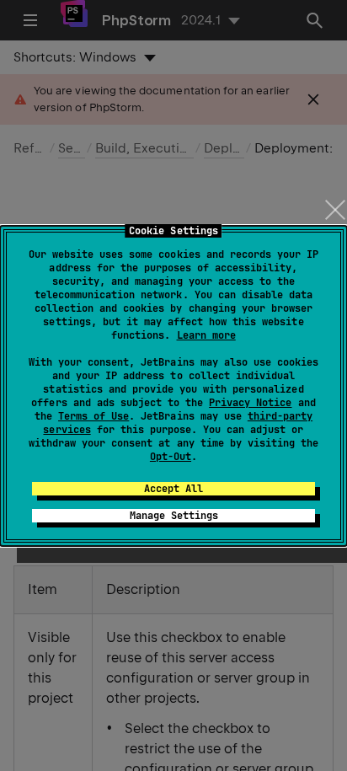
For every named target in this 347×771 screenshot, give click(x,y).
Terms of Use (93, 416)
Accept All (173, 488)
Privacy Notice (250, 403)
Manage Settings (174, 515)
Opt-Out (170, 456)
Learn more (206, 335)
